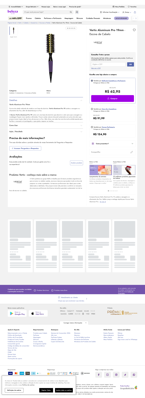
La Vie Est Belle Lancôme (82, 337)
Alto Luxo (54, 335)
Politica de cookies (28, 385)
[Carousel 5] (115, 190)
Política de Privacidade (15, 337)
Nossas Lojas (46, 7)
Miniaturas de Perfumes (81, 339)
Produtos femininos (43, 290)
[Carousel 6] (116, 190)
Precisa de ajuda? (75, 7)
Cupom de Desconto (57, 341)
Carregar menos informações (73, 323)
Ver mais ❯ (103, 202)
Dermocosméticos (39, 346)
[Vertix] (97, 46)
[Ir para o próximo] (134, 179)
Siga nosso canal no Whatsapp (127, 339)
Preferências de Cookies (15, 341)
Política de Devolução (15, 335)
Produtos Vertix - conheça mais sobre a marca (32, 174)
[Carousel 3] (111, 190)
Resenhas (121, 335)
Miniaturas (107, 18)
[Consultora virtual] (77, 12)
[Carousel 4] (113, 190)
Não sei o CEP (96, 68)
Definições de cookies (14, 390)
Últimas (120, 333)
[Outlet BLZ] (121, 18)
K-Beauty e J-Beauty (57, 339)
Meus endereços (108, 335)
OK (130, 64)
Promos (29, 18)
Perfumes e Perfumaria (52, 18)
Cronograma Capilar (39, 344)
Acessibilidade (16, 7)
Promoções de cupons (15, 358)
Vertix (20, 23)
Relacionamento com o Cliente (17, 333)
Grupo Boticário (31, 7)
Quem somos (12, 356)
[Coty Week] (15, 18)
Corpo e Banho (38, 341)
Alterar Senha (107, 337)
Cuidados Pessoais (93, 18)
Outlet (9, 352)
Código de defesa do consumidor (18, 346)
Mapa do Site (12, 350)
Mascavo (77, 335)
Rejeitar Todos (46, 390)
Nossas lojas (12, 354)
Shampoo (77, 333)
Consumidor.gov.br (14, 344)
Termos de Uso (12, 348)
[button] (112, 98)
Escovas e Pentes (45, 23)
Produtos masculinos (60, 290)
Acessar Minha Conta (127, 12)
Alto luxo (120, 337)
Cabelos (38, 18)
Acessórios (34, 23)
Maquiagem (69, 18)
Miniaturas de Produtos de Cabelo (85, 341)
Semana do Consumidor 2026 (60, 333)
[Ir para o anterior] (133, 18)
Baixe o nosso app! (59, 7)
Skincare (79, 18)
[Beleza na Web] (13, 12)
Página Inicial (12, 23)
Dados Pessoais (108, 333)
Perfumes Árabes (56, 337)
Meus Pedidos (120, 7)
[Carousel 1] (108, 190)
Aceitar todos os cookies (64, 390)
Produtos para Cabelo (40, 333)
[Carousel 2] (110, 190)
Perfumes (36, 335)
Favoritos (133, 7)
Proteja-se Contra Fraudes (16, 339)
